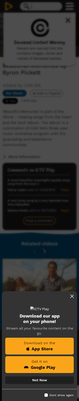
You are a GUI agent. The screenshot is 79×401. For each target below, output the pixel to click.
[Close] (72, 296)
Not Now (39, 380)
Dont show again (62, 395)
